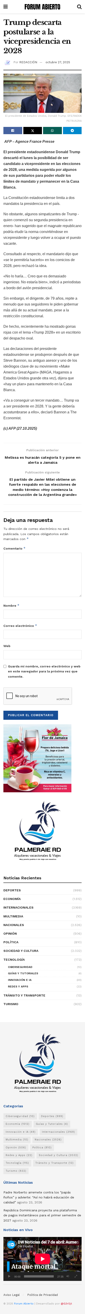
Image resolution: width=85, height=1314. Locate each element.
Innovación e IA (20, 980)
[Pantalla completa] (75, 1276)
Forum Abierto (24, 1303)
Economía (12, 899)
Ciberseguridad (20, 967)
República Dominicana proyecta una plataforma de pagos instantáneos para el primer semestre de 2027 (42, 1215)
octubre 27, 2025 (58, 62)
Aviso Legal (11, 1295)
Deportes (12, 890)
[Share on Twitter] (32, 130)
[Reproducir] (9, 1276)
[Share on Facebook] (12, 130)
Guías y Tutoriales (23, 973)
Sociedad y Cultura (20, 951)
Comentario (14, 548)
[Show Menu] (5, 6)
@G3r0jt (66, 1303)
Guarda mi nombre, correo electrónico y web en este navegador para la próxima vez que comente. (44, 671)
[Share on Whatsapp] (52, 130)
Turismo (10, 1004)
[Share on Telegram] (72, 130)
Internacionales (18, 907)
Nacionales (13, 925)
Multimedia (13, 916)
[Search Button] (79, 6)
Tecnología (14, 959)
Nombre (11, 605)
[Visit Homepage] (42, 6)
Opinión (10, 933)
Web (6, 646)
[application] (42, 1259)
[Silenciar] (68, 1276)
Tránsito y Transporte (24, 995)
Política (10, 942)
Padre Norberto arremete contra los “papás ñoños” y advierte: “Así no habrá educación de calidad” (38, 1197)
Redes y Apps (18, 986)
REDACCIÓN (28, 62)
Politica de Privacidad (42, 1295)
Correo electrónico (20, 625)
